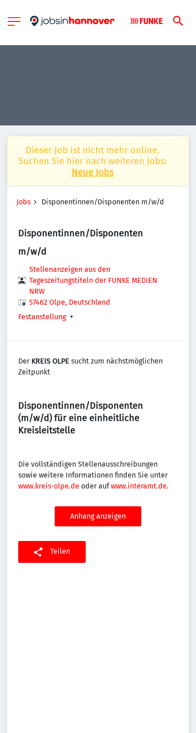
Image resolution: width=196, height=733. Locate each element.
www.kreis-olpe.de (48, 486)
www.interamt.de (139, 486)
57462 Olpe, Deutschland (69, 302)
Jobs (23, 202)
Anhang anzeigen (98, 516)
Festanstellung (42, 317)
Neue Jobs (92, 171)
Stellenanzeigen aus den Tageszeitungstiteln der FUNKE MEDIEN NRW (93, 280)
